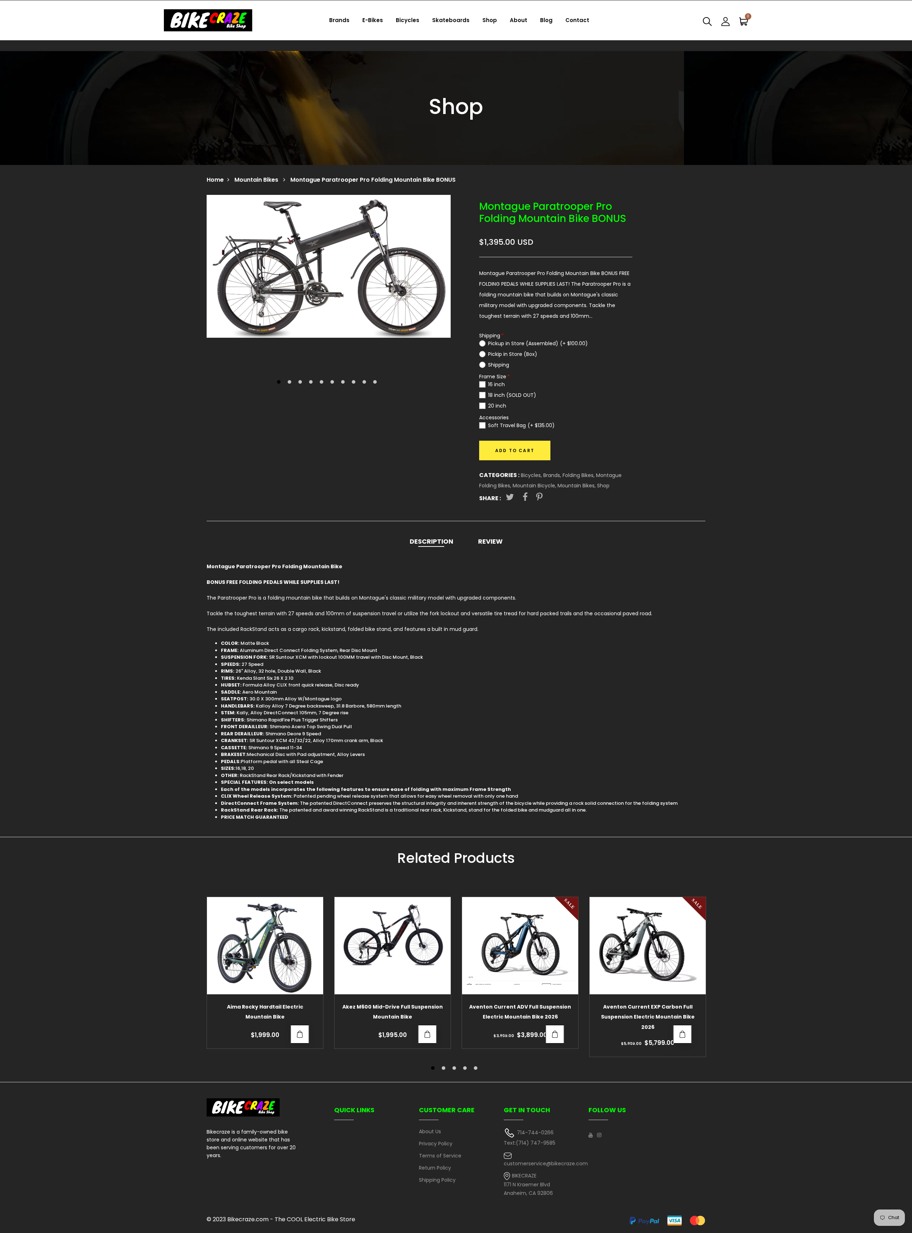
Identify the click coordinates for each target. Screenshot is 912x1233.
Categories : (499, 475)
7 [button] (344, 382)
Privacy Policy (435, 1143)
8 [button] (355, 382)
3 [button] (301, 382)
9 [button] (365, 382)
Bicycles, (532, 475)
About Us (430, 1131)
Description (431, 541)
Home (215, 180)
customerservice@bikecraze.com (546, 1163)
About (518, 20)
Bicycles (407, 20)
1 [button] (280, 382)
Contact (577, 20)
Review (490, 541)
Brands (339, 20)
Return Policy (435, 1167)
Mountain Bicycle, (535, 485)
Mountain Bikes (257, 180)
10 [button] (376, 382)
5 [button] (322, 382)
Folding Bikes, (579, 475)
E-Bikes (372, 20)
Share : (490, 498)
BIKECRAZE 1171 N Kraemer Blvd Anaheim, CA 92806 (528, 1184)
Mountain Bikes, (577, 485)
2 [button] (290, 382)
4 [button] (312, 382)
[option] (329, 266)
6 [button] (333, 382)
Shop (489, 20)
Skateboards (451, 20)
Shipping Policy (437, 1179)
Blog (546, 20)
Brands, (553, 475)
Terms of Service (440, 1155)
